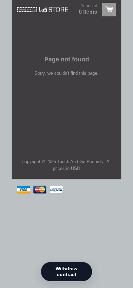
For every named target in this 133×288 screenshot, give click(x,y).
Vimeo (73, 128)
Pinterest (98, 128)
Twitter (22, 128)
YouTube (60, 128)
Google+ (47, 128)
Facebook (35, 128)
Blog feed (22, 140)
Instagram (85, 128)
